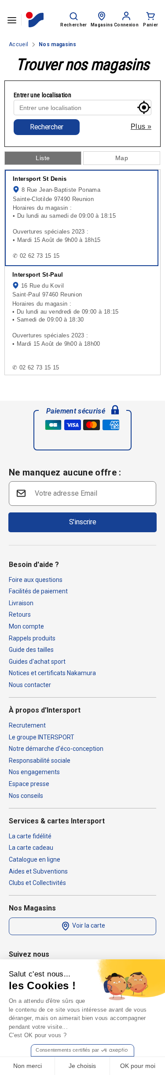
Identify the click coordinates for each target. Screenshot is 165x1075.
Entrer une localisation (42, 95)
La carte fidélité (30, 836)
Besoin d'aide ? (34, 564)
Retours (20, 614)
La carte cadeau (31, 847)
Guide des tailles (31, 649)
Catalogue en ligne (34, 859)
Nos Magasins (32, 908)
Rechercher (46, 127)
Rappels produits (32, 638)
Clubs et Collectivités (37, 882)
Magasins (102, 24)
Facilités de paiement (38, 591)
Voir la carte (88, 925)
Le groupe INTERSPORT (41, 737)
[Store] (101, 15)
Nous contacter (30, 684)
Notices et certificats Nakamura (52, 672)
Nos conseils (26, 795)
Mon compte (26, 626)
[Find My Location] (143, 107)
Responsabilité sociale (39, 760)
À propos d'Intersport (45, 710)
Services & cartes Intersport (57, 821)
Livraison (21, 603)
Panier (150, 24)
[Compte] (126, 15)
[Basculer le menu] (12, 20)
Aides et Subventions (38, 871)
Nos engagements (34, 771)
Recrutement (27, 725)
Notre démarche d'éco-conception (56, 748)
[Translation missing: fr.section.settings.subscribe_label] (20, 492)
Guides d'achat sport (37, 661)
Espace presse (29, 783)
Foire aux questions (35, 579)
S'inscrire (82, 522)
